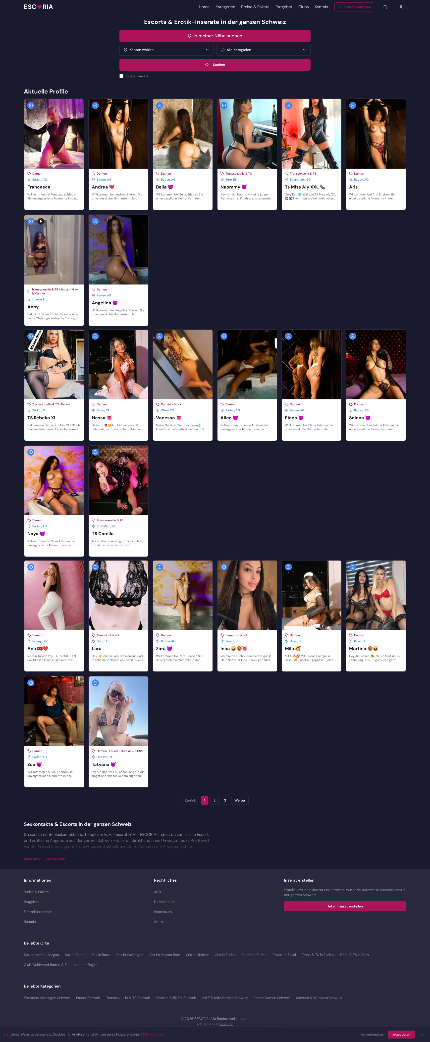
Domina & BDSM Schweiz (176, 997)
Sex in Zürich (225, 954)
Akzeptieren (401, 1035)
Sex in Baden (75, 954)
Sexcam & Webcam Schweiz (319, 997)
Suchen (219, 64)
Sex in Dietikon (197, 954)
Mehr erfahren (152, 1034)
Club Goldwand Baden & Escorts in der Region (61, 964)
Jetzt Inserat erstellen (345, 906)
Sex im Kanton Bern (164, 954)
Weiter (239, 800)
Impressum (163, 911)
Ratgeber (283, 6)
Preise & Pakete (255, 6)
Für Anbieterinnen (38, 911)
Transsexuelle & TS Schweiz (128, 997)
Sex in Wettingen (129, 954)
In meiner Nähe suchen (218, 36)
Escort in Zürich (254, 954)
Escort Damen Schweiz (272, 997)
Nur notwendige (372, 1035)
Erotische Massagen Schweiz (47, 997)
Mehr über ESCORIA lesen (44, 859)
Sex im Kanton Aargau (41, 954)
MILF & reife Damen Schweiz (225, 997)
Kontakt (321, 6)
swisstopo (226, 1024)
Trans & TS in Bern (354, 954)
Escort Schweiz (88, 997)
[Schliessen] (422, 1035)
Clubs (303, 6)
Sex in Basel (101, 954)
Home (204, 6)
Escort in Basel (284, 954)
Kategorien (225, 6)
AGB (157, 892)
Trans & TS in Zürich (318, 954)
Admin (159, 921)
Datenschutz (164, 902)
